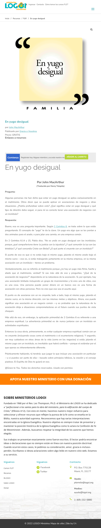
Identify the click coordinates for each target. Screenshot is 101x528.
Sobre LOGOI (9, 483)
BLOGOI (7, 478)
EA (75, 523)
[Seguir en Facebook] (38, 467)
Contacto (40, 4)
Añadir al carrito (76, 157)
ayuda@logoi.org (82, 492)
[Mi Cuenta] (26, 4)
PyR (25, 18)
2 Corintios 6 (60, 226)
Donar (6, 488)
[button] (91, 29)
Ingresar (32, 4)
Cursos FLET (9, 468)
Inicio (7, 18)
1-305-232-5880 (83, 499)
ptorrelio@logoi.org (83, 482)
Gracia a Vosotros (28, 131)
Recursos (16, 18)
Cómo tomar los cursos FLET (56, 4)
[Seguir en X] (38, 471)
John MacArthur (16, 127)
